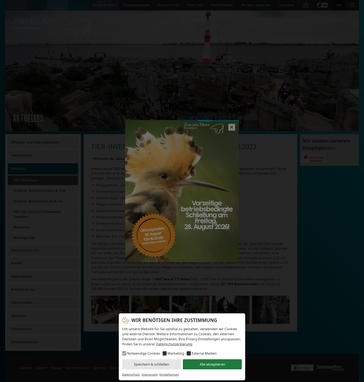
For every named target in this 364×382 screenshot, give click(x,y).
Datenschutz (131, 375)
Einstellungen (169, 375)
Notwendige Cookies (143, 353)
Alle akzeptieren (212, 364)
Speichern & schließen (151, 364)
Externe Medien (204, 353)
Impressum (150, 375)
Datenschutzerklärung (174, 344)
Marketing (175, 353)
